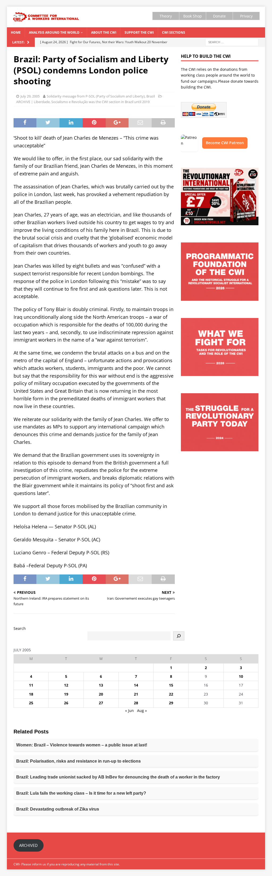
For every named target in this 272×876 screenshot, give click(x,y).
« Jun (129, 710)
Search (20, 628)
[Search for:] (231, 41)
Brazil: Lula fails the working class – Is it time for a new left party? (81, 793)
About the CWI (103, 32)
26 (66, 702)
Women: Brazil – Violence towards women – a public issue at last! (81, 745)
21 (136, 694)
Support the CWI (139, 32)
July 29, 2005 (30, 96)
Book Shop (192, 16)
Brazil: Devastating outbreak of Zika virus (57, 809)
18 (31, 694)
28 (136, 702)
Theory (166, 16)
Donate (219, 16)
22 (171, 694)
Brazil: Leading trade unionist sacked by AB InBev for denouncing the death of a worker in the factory (118, 777)
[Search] (178, 635)
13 (101, 685)
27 (101, 702)
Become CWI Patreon (225, 142)
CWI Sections (173, 32)
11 (31, 685)
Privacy (246, 16)
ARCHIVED (28, 845)
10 (241, 676)
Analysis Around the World (54, 32)
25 (31, 702)
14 (136, 685)
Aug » (142, 710)
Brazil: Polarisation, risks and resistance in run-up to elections (78, 761)
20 (101, 694)
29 (171, 702)
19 (66, 694)
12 (66, 685)
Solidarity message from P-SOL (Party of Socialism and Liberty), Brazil (101, 96)
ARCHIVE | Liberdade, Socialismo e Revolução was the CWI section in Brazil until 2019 (83, 101)
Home (16, 32)
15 (171, 685)
